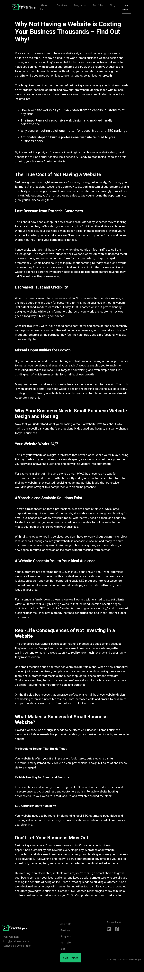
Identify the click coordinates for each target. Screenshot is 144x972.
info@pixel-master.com (16, 941)
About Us (65, 924)
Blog (112, 5)
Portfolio (97, 5)
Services (62, 5)
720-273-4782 (11, 937)
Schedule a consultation (17, 945)
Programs (80, 5)
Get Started (125, 7)
